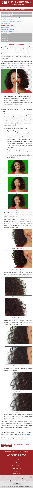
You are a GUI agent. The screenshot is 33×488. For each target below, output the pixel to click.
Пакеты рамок (16, 471)
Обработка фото (16, 466)
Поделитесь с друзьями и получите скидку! (16, 451)
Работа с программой (7, 13)
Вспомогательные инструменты (9, 31)
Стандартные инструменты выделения (11, 22)
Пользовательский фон (19, 439)
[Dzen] (19, 455)
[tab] (16, 13)
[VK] (8, 455)
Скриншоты (5, 38)
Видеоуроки (5, 34)
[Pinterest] (23, 455)
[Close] (31, 477)
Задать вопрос (16, 474)
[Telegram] (12, 455)
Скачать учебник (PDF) (7, 41)
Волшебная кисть (5, 24)
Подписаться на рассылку (16, 459)
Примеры (4, 36)
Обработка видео (16, 468)
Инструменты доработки (7, 29)
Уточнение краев (5, 27)
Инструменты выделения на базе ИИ (10, 18)
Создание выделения (7, 15)
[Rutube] (15, 454)
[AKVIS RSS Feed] (25, 455)
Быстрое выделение (6, 20)
